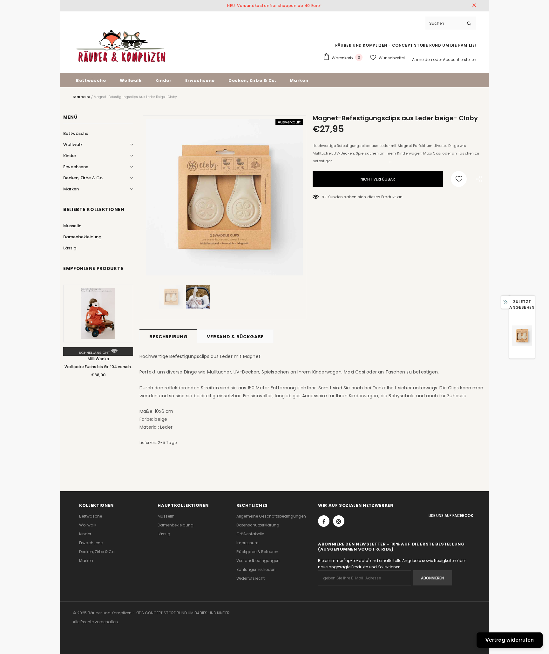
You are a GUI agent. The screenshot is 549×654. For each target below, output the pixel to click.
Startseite (81, 97)
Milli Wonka (98, 358)
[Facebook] (323, 521)
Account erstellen (459, 59)
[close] (474, 6)
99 (324, 197)
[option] (224, 197)
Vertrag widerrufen (509, 640)
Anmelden (422, 59)
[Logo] (120, 46)
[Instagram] (338, 521)
